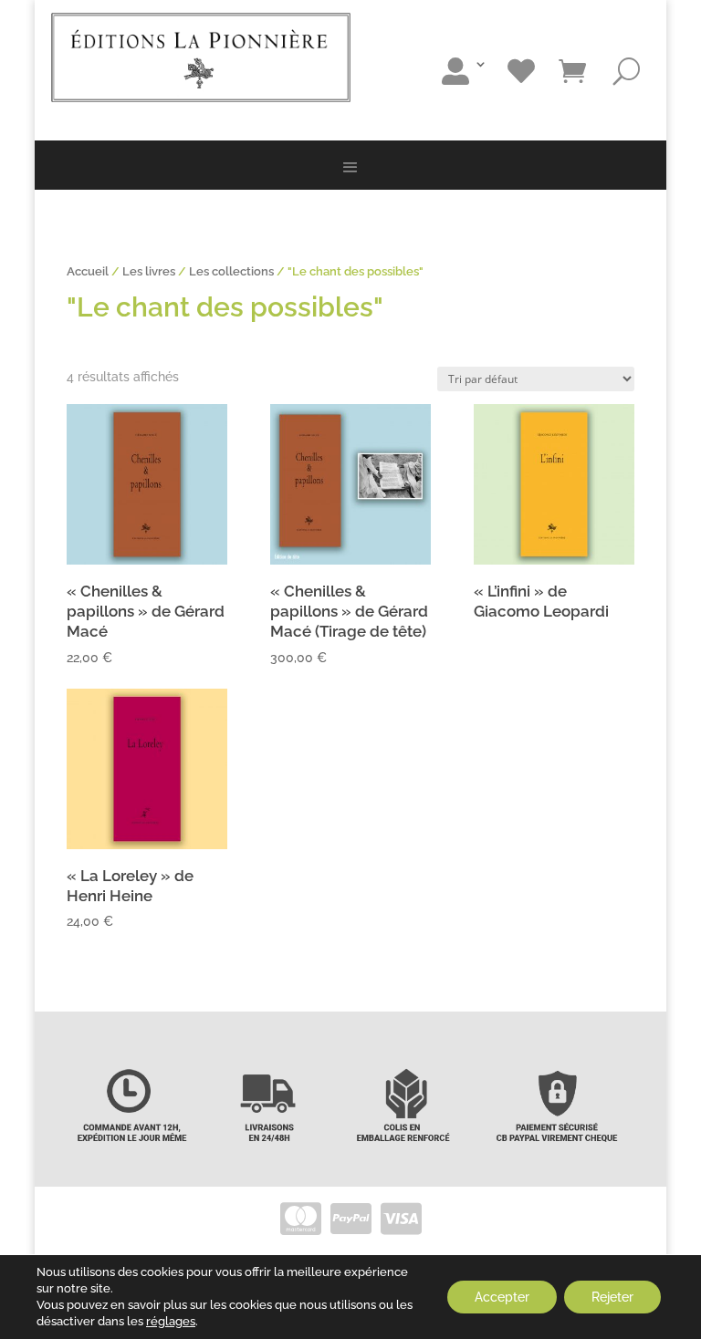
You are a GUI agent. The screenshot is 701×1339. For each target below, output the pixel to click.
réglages (170, 1321)
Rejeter (612, 1297)
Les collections (231, 271)
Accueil (88, 271)
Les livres (148, 271)
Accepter (502, 1297)
